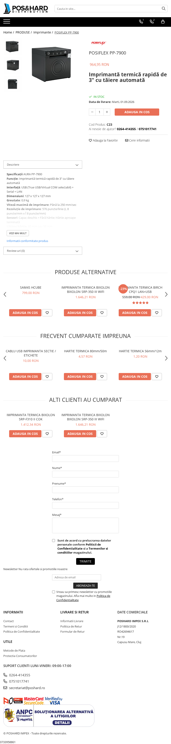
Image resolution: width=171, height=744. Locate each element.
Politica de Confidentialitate (21, 631)
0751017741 (18, 681)
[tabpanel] (53, 64)
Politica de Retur (71, 626)
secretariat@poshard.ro (26, 688)
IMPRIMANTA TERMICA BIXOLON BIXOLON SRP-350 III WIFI (85, 289)
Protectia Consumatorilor (20, 656)
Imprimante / (43, 32)
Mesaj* (56, 515)
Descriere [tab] (13, 165)
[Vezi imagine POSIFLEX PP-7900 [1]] (13, 65)
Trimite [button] (85, 561)
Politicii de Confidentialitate (79, 546)
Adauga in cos (137, 112)
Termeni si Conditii (15, 626)
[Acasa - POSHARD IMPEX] (25, 8)
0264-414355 (19, 675)
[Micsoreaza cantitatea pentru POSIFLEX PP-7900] (92, 112)
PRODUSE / (24, 32)
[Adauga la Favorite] (47, 312)
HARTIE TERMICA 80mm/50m (85, 351)
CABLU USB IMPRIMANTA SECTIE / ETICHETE (31, 353)
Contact (8, 621)
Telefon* (57, 499)
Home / (9, 32)
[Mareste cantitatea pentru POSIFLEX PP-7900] (107, 112)
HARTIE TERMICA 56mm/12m (140, 351)
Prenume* (59, 483)
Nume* (57, 468)
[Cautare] (164, 8)
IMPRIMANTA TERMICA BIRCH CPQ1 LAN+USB (140, 289)
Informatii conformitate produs (27, 241)
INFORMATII (13, 612)
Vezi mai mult (17, 233)
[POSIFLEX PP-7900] (53, 64)
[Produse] (7, 22)
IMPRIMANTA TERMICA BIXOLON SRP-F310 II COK (31, 417)
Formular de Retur (72, 631)
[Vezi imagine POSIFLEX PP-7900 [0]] (13, 46)
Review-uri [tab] (16, 251)
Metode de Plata (14, 650)
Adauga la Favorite (105, 140)
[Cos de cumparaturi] (163, 21)
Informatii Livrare (71, 621)
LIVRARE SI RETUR (74, 612)
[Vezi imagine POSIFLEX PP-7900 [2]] (13, 84)
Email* (56, 452)
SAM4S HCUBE (30, 287)
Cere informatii (139, 140)
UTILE (7, 641)
